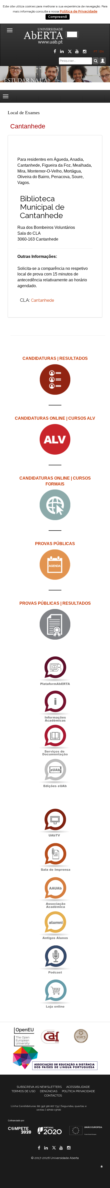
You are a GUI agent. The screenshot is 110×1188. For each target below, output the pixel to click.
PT (95, 51)
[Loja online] (55, 993)
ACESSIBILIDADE (78, 1087)
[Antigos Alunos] (55, 925)
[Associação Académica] (55, 891)
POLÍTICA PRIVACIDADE (78, 1091)
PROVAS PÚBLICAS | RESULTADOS (55, 603)
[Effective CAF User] (50, 1036)
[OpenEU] (25, 1036)
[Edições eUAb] (55, 773)
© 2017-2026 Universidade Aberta (55, 1158)
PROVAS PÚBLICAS (55, 544)
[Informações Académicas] (55, 704)
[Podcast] (55, 959)
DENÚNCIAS (48, 1091)
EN (102, 51)
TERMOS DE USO (23, 1091)
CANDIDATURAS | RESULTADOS (55, 358)
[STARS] (81, 1036)
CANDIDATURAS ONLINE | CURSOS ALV (55, 418)
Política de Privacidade (78, 11)
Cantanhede (42, 300)
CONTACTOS (53, 1095)
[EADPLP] (55, 1057)
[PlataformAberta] (55, 670)
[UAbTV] (55, 823)
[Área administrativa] (101, 1166)
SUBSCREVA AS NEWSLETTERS (39, 1087)
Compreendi (57, 17)
